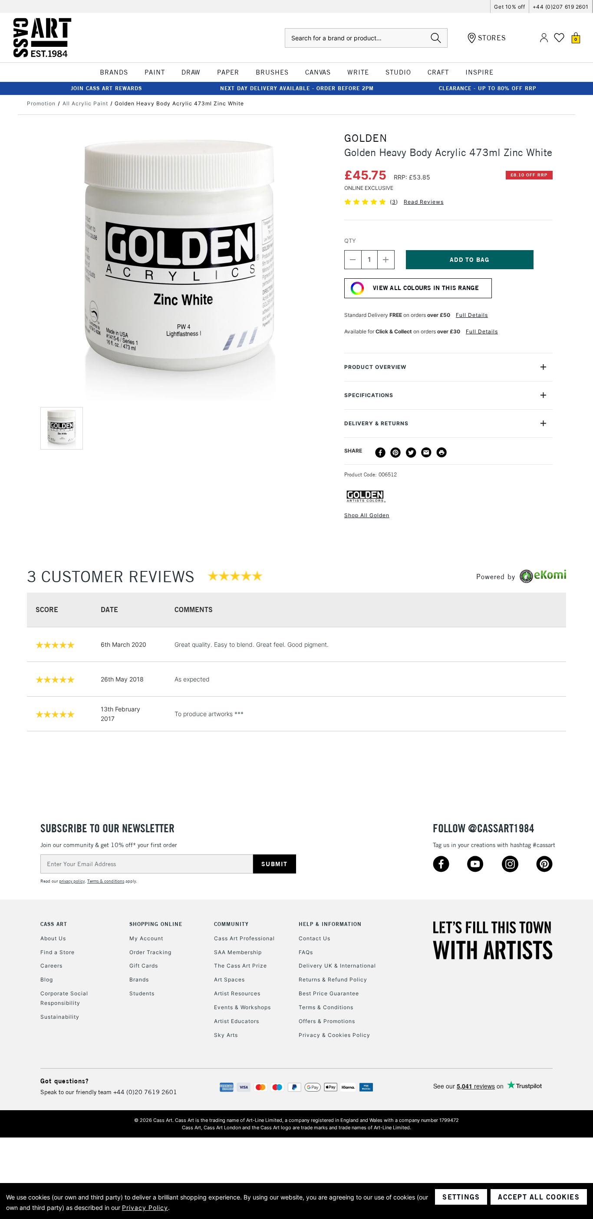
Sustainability (59, 1017)
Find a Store (57, 952)
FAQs (306, 952)
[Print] (441, 452)
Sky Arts (226, 1035)
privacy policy (72, 881)
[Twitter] (411, 452)
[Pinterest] (395, 452)
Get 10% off (509, 6)
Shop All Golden (366, 515)
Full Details (472, 315)
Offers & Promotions (327, 1021)
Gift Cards (143, 965)
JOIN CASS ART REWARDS (106, 88)
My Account (146, 938)
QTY (350, 240)
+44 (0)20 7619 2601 (145, 1092)
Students (142, 993)
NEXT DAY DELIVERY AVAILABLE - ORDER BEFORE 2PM (297, 88)
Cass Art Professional (244, 938)
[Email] (426, 452)
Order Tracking (150, 952)
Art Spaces (229, 979)
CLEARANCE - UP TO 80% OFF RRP (487, 88)
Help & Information (330, 924)
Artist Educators (236, 1021)
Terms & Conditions (326, 1007)
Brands (139, 979)
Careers (51, 965)
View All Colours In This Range (426, 288)
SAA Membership (238, 952)
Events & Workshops (242, 1007)
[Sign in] (544, 38)
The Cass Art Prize (240, 965)
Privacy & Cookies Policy (334, 1035)
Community (231, 924)
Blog (46, 979)
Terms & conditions (105, 881)
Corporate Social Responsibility (64, 998)
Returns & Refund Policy (333, 979)
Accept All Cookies (539, 1197)
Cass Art (53, 924)
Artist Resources (237, 993)
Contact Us (314, 938)
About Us (53, 938)
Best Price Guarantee (329, 993)
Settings (461, 1197)
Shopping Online (155, 924)
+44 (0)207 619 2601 (561, 6)
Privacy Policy (145, 1207)
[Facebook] (380, 452)
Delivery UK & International (337, 965)
